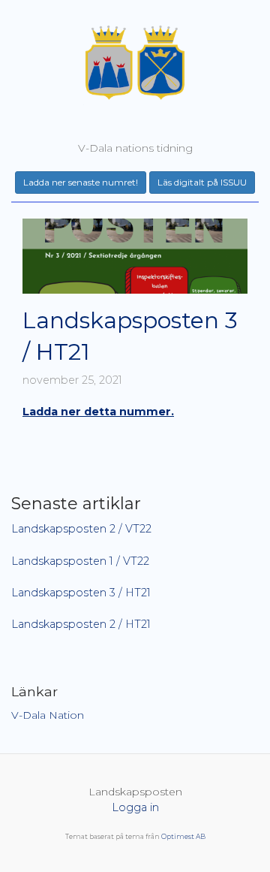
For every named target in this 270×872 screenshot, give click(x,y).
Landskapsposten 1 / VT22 (80, 561)
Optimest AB (183, 836)
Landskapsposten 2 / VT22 (81, 529)
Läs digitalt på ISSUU (202, 182)
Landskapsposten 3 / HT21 (81, 592)
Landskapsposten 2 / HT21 (81, 624)
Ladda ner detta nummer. (98, 411)
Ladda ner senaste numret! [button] (80, 182)
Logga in (135, 807)
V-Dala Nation (47, 715)
